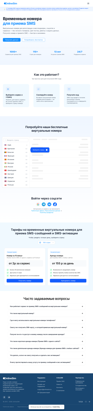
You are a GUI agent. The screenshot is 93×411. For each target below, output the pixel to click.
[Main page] (10, 3)
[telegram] (44, 204)
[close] (62, 407)
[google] (38, 204)
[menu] (88, 3)
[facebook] (55, 204)
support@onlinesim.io (44, 389)
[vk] (49, 204)
